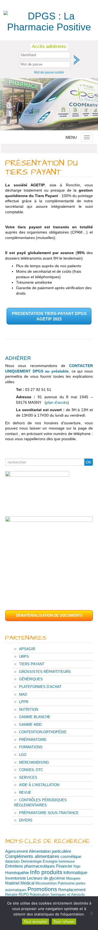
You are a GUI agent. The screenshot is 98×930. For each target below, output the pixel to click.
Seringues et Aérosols (67, 894)
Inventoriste (15, 878)
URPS (24, 657)
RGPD (24, 894)
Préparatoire (33, 740)
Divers (25, 820)
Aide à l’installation (39, 785)
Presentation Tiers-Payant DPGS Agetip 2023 (49, 316)
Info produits (46, 872)
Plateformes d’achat (40, 687)
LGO (22, 755)
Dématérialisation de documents (49, 615)
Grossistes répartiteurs (45, 672)
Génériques (31, 679)
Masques (73, 878)
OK (88, 462)
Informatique (75, 872)
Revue (25, 792)
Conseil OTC (31, 770)
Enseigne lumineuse (59, 861)
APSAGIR (27, 649)
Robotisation (39, 894)
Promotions (42, 889)
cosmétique (70, 856)
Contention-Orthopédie (43, 732)
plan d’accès (57, 402)
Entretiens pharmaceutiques (30, 866)
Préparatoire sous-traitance (49, 813)
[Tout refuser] (91, 913)
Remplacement (71, 890)
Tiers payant (31, 664)
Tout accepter (35, 921)
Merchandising (34, 762)
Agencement (16, 851)
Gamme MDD (30, 725)
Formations (30, 747)
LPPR (23, 702)
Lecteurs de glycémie (46, 878)
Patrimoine (66, 883)
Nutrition (28, 709)
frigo (77, 866)
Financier (64, 866)
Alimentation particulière (50, 851)
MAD (23, 694)
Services (28, 777)
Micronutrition (46, 883)
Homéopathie (17, 873)
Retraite (11, 894)
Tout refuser (64, 921)
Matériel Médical (19, 883)
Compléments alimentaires (32, 856)
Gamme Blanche (34, 717)
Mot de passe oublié (49, 72)
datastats (12, 861)
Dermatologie (31, 861)
